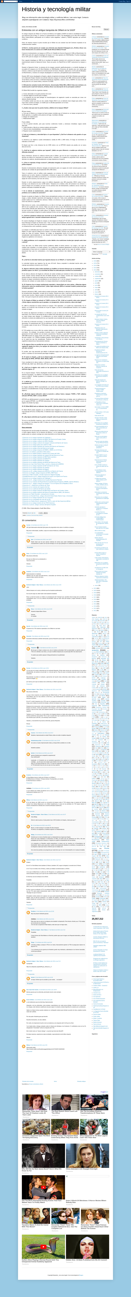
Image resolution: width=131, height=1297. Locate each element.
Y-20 (106, 906)
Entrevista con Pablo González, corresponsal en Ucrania (38, 494)
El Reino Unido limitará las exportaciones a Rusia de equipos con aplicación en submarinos (100, 965)
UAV (99, 891)
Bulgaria (94, 669)
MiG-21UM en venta (100, 530)
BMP (108, 663)
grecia (107, 728)
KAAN (102, 760)
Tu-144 (97, 885)
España (102, 704)
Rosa (27, 553)
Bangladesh (94, 656)
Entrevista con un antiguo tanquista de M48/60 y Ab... (101, 376)
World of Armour (97, 1022)
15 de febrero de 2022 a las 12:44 (40, 636)
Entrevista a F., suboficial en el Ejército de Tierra (36, 485)
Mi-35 (95, 797)
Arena (106, 643)
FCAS (100, 720)
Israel (93, 751)
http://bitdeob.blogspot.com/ (100, 1026)
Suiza (99, 868)
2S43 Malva (102, 620)
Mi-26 (101, 796)
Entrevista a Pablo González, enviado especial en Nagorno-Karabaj (41, 474)
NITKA (106, 817)
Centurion (28, 515)
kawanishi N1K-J (102, 762)
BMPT (96, 665)
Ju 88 (95, 757)
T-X (96, 875)
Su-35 (105, 865)
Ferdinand (107, 720)
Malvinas (98, 788)
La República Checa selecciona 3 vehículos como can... (101, 403)
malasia (105, 786)
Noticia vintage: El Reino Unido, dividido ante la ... (102, 484)
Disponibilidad (105, 690)
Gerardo (28, 636)
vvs (95, 906)
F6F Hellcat (94, 720)
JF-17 (99, 756)
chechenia (94, 679)
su (108, 859)
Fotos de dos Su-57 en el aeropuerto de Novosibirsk (101, 544)
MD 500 (98, 791)
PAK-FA (100, 827)
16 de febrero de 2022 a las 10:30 (45, 911)
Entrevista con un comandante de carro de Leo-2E (37, 499)
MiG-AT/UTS (104, 804)
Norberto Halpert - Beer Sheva (34, 585)
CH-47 (93, 677)
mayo (96, 287)
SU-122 (100, 860)
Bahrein (93, 655)
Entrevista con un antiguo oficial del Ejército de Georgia (38, 448)
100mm (93, 617)
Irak (96, 748)
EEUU (103, 695)
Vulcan (107, 905)
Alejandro (33, 647)
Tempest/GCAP (97, 880)
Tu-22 (105, 886)
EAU (108, 694)
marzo (96, 292)
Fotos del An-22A (99, 415)
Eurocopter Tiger (96, 709)
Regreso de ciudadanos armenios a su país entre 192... (102, 361)
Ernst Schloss (30, 999)
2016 (95, 599)
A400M (94, 627)
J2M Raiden (94, 752)
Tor (106, 881)
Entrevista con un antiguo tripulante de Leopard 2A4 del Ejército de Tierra (43, 455)
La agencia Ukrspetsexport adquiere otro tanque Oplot (102, 356)
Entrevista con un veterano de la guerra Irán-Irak (36, 487)
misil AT (101, 807)
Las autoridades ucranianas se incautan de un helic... (101, 534)
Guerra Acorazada (98, 1004)
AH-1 (101, 628)
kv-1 (101, 772)
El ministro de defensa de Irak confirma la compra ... (101, 549)
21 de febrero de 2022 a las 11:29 (43, 999)
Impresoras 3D (99, 744)
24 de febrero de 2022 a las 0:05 (38, 1045)
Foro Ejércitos (97, 996)
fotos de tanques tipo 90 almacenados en (100, 144)
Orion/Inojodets (95, 822)
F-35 (93, 717)
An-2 (102, 636)
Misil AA (94, 807)
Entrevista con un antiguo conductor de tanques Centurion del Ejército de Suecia (45, 443)
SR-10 (102, 857)
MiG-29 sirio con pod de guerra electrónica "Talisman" (101, 942)
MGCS (99, 794)
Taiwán (93, 877)
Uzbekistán (102, 898)
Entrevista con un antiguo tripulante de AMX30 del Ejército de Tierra (41, 462)
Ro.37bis (94, 844)
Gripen (96, 730)
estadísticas (105, 705)
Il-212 (103, 741)
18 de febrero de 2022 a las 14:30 (44, 977)
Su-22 (93, 862)
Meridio (94, 67)
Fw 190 (105, 726)
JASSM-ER (105, 754)
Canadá (97, 674)
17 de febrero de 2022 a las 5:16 (56, 930)
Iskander (104, 749)
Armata (96, 646)
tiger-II (95, 881)
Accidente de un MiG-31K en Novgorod (101, 568)
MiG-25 (104, 801)
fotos (93, 725)
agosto (97, 281)
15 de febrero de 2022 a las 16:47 (40, 775)
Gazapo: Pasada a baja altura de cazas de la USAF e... (101, 419)
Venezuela (106, 900)
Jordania (107, 756)
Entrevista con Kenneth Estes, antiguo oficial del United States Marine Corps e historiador (48, 496)
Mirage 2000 (95, 806)
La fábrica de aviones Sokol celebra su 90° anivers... (101, 480)
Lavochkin (100, 775)
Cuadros (94, 687)
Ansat (101, 640)
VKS (100, 905)
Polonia (104, 833)
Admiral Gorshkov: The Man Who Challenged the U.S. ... (101, 581)
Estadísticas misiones (101, 707)
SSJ (108, 857)
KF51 (101, 765)
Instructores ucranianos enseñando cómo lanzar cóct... (102, 493)
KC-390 (102, 764)
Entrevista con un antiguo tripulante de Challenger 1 (37, 437)
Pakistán (96, 828)
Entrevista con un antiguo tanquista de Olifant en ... (102, 423)
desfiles (105, 689)
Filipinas (104, 721)
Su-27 (96, 864)
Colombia (94, 684)
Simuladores (104, 854)
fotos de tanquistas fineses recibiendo (100, 185)
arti (101, 646)
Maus (106, 789)
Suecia (94, 868)
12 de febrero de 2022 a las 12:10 (40, 571)
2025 (95, 263)
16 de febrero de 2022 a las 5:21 (52, 961)
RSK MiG (103, 846)
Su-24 (100, 862)
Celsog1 (94, 37)
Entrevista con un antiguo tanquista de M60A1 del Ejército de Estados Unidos (44, 439)
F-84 (95, 718)
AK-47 (98, 632)
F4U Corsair (105, 718)
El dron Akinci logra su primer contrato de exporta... (100, 554)
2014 (95, 604)
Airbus (102, 630)
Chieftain (103, 679)
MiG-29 (94, 802)
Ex (32, 825)
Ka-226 (103, 759)
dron (95, 694)
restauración (105, 841)
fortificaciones (104, 723)
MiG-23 (97, 801)
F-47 (104, 717)
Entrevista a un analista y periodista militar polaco (36, 451)
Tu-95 (93, 888)
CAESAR (94, 673)
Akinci (105, 631)
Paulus (100, 830)
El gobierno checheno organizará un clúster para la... (101, 395)
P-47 (101, 823)
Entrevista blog (34, 515)
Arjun (108, 644)
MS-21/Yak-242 (105, 812)
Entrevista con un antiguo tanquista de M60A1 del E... (102, 564)
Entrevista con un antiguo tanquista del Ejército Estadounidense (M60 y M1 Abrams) (46, 492)
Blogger (81, 1275)
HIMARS (94, 735)
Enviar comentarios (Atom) (36, 1084)
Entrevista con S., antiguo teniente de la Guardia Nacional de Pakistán (42, 480)
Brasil (93, 668)
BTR (104, 668)
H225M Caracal (95, 731)
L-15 (93, 773)
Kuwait (95, 772)
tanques (41, 515)
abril (96, 289)
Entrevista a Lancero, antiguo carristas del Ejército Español (39, 504)
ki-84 (97, 768)
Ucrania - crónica (103, 893)
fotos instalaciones (104, 725)
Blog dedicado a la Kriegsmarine (98, 990)
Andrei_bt (95, 987)
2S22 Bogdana (95, 619)
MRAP (97, 812)
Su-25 (107, 862)
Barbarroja (104, 656)
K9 (98, 759)
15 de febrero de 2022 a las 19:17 (44, 733)
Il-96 (108, 743)
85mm (107, 622)
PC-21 (105, 830)
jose (32, 539)
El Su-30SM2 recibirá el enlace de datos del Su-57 (102, 466)
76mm (102, 622)
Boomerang (104, 665)
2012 (95, 608)
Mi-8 (105, 798)
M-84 (103, 781)
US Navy (98, 896)
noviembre (98, 274)
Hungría (94, 738)
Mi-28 (107, 796)
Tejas (101, 878)
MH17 (104, 794)
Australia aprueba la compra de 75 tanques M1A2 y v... (101, 508)
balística (102, 655)
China (98, 681)
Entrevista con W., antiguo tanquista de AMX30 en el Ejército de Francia (43, 471)
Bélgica (104, 660)
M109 (100, 783)
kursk (107, 770)
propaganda (97, 836)
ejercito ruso (96, 699)
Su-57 (93, 867)
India (107, 744)
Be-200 (96, 660)
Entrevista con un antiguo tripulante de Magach (36, 469)
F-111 (97, 713)
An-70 (95, 640)
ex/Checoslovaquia (97, 710)
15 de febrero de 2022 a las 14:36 (40, 668)
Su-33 (93, 865)
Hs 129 (97, 736)
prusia (105, 836)
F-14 (101, 713)
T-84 (103, 873)
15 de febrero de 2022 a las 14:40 (48, 647)
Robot (100, 844)
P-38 (106, 822)
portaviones (95, 835)
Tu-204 (99, 886)
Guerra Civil (104, 730)
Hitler (101, 735)
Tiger (107, 880)
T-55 (108, 870)
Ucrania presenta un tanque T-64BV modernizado (100, 390)
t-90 (108, 873)
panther (104, 828)
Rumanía (94, 848)
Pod (98, 833)
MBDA (93, 791)
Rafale (104, 838)
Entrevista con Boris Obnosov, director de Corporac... (101, 366)
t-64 (101, 872)
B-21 (100, 653)
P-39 (93, 823)
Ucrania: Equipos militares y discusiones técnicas (100, 937)
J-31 (106, 751)
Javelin (93, 756)
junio (96, 285)
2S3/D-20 (105, 619)
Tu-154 (103, 885)
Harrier (103, 731)
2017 (95, 597)
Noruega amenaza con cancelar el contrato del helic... (101, 451)
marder (93, 789)
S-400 (99, 850)
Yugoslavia (95, 911)
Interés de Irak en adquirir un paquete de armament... (101, 446)
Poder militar (96, 1016)
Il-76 (102, 743)
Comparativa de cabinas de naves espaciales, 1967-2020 (101, 927)
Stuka (104, 859)
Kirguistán (104, 768)
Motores (104, 810)
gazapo (94, 728)
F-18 (99, 715)
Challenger (103, 677)
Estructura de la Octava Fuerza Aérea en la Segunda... (101, 461)
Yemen (103, 910)
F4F (99, 718)
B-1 (108, 652)
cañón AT (104, 674)
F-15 (105, 713)
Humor (104, 736)
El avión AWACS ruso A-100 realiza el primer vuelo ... (101, 456)
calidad (101, 673)
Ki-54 (105, 767)
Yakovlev (94, 910)
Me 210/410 (105, 791)
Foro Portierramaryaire (99, 998)
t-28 (94, 870)
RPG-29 (94, 846)
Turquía (103, 890)
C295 (100, 671)
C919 (105, 671)
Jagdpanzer (102, 752)
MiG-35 (96, 804)
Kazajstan (94, 764)
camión (107, 673)
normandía (94, 818)
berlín (93, 661)
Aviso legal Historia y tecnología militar (98, 979)
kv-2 (106, 772)
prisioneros (106, 835)
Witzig (28, 800)
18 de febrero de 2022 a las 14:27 (44, 753)
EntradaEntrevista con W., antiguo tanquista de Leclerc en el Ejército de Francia (45, 476)
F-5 (108, 717)
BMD (102, 663)
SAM (95, 852)
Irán (102, 748)
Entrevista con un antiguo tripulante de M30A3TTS (37, 459)
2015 (95, 601)
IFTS (93, 739)
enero (96, 585)
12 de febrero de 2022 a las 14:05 (52, 585)
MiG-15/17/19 (99, 799)
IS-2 (108, 748)
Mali (93, 788)
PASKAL (94, 46)
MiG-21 (107, 799)
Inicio (55, 1081)
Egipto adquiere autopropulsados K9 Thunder (101, 539)
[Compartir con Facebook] (45, 513)
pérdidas (98, 831)
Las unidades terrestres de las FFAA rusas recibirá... (102, 385)
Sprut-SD (96, 857)
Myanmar (98, 815)
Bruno (93, 89)
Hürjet (101, 738)
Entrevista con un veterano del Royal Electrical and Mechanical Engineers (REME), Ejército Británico (51, 481)
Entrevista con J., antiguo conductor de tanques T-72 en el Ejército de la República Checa (48, 483)
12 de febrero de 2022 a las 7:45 (39, 525)
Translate (104, 254)
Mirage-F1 (104, 805)
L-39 (97, 773)
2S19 (105, 617)
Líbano (98, 776)
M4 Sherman (99, 785)
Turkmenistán (95, 890)
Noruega (102, 818)
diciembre (97, 272)
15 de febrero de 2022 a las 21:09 (51, 740)
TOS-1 (93, 883)
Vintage (93, 903)
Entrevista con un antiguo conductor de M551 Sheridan (38, 441)
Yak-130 (94, 908)
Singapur (94, 855)
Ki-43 (97, 767)
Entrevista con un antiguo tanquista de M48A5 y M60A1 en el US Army (42, 450)
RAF (98, 838)
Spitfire (107, 855)
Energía (103, 700)
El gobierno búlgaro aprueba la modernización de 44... (101, 351)
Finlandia (94, 723)
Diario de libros (97, 994)
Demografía (97, 689)
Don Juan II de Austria (32, 989)
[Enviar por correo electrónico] (39, 513)
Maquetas (104, 788)
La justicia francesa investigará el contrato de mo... (101, 513)
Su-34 (99, 865)
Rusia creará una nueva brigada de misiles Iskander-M (101, 573)
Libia (104, 777)
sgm (95, 854)
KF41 (97, 765)
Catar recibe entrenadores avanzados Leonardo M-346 (102, 559)
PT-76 (93, 838)
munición (97, 814)
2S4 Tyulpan (95, 620)
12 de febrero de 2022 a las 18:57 (43, 539)
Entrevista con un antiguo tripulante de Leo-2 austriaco (38, 497)
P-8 (93, 825)
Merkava (105, 793)
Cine (105, 681)
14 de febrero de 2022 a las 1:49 (39, 626)
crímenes (102, 686)
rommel (105, 844)
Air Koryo (96, 630)
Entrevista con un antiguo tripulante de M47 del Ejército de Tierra (41, 466)
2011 (95, 610)
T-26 (108, 868)
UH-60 (97, 895)
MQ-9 (93, 812)
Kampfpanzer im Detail (99, 1009)
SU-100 (95, 860)
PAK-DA (94, 826)
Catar (93, 676)
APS (101, 641)
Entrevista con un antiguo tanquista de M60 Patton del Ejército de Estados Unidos (45, 490)
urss (108, 895)
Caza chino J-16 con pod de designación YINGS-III (101, 523)
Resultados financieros (101, 843)
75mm (97, 622)
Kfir (105, 765)
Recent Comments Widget (103, 244)
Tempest (107, 878)
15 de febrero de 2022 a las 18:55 (41, 788)
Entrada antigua (81, 1081)
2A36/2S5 (100, 617)
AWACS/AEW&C (100, 652)
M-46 (98, 781)
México (93, 794)
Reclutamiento (95, 839)
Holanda (107, 735)
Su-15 (105, 860)
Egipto (103, 697)
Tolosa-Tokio (96, 1020)
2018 (95, 595)
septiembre (98, 278)
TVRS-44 (94, 891)
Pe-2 (93, 831)
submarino (102, 867)
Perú (105, 831)
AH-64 (107, 628)
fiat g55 (96, 721)
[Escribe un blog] (41, 513)
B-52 (105, 653)
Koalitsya (94, 770)
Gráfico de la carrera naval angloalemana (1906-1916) (102, 503)
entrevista (94, 702)
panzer (94, 830)
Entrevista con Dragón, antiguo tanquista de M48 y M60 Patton (40, 473)
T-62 (96, 872)
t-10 (104, 868)
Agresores (94, 628)
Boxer (93, 666)
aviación (95, 650)
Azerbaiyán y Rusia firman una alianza (101, 338)
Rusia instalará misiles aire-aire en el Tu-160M (101, 527)
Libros (94, 778)
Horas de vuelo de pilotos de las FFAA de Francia (101, 442)
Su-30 (104, 864)
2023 (95, 267)
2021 (95, 588)
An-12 (93, 635)
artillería (106, 646)
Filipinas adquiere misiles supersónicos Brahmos (101, 577)
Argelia (94, 644)
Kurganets (101, 770)
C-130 (101, 669)
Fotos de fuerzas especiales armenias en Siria (102, 371)
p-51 (106, 823)
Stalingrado (97, 859)
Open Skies (102, 820)
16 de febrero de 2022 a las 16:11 (45, 919)
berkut (33, 753)
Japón (97, 754)
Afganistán (103, 627)
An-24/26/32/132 (105, 638)
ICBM (105, 738)
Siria (100, 856)
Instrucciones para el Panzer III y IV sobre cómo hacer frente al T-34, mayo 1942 (100, 932)
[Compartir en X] (43, 513)
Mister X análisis (97, 1018)
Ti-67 (104, 880)
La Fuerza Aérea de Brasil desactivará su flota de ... (102, 399)
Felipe (93, 98)
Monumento (106, 809)
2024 (95, 265)
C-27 (95, 671)
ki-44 (101, 767)
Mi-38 (100, 797)
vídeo (96, 901)
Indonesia (98, 746)
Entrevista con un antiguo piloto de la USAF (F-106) (37, 444)
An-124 (101, 635)
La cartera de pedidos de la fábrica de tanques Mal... (102, 347)
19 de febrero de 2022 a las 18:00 (48, 989)
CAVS (99, 676)
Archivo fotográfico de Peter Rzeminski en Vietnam (100, 950)
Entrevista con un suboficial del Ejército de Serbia (36, 489)
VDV (100, 900)
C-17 (108, 669)
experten (94, 712)
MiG (93, 799)
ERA (96, 703)
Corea (102, 684)
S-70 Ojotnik (106, 850)
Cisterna (94, 682)
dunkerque (101, 694)
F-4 (100, 717)
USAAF (105, 896)
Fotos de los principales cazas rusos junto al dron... (101, 438)
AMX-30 (104, 633)
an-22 (107, 636)
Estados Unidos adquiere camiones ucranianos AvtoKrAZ (101, 334)
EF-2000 (94, 697)
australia (98, 648)
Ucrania (106, 891)
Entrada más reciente (27, 1081)
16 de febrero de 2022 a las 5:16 (52, 860)
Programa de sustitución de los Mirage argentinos (100, 959)
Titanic (101, 881)
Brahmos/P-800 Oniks (102, 666)
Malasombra (95, 120)
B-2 (95, 653)
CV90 (104, 687)
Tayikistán (94, 878)
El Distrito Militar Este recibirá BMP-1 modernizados (100, 518)
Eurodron (105, 709)
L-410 (103, 773)
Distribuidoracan (96, 236)
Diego (32, 942)
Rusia (106, 848)
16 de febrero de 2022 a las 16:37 (57, 814)
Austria (105, 648)
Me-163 (93, 793)
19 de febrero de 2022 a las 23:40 (44, 834)
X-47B (100, 906)
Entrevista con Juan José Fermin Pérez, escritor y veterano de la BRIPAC (43, 464)
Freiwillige (94, 142)
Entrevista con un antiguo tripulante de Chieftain (36, 460)
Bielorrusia (95, 663)
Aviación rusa (96, 993)
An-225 (96, 638)
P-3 (102, 822)
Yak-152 (104, 908)
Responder (29, 533)
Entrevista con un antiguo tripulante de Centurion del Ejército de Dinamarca (43, 446)
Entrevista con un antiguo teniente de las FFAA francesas (39, 503)
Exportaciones (101, 712)
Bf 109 (99, 661)
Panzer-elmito (97, 1014)
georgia (101, 728)
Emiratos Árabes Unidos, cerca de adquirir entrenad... (101, 321)
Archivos (100, 643)
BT (99, 668)
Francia (96, 726)
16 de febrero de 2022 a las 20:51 (42, 825)
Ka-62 (97, 760)
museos (107, 814)
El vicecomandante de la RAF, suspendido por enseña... (101, 428)
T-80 (97, 873)
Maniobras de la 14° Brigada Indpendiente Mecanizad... (101, 329)
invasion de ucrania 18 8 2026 (100, 237)
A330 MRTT (102, 625)
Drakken (28, 571)
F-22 (105, 715)
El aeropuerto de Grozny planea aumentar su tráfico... (101, 343)
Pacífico (104, 825)
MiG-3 (102, 802)
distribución (97, 692)
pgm (93, 833)
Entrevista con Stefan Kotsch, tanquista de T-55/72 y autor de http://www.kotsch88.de (46, 501)
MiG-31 (107, 802)
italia (100, 751)
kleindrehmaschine (36, 740)
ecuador (96, 695)
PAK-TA (107, 826)
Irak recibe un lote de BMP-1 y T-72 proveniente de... (102, 408)
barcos (94, 658)
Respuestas (31, 536)
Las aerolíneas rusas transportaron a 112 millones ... (100, 471)
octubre (97, 276)
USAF (93, 898)
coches (103, 682)
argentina (101, 644)
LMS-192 (103, 778)
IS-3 (95, 749)
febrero (97, 294)
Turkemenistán (103, 888)
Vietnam (104, 901)
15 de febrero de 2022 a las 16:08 (52, 689)
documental (106, 692)
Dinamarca (94, 690)
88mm (94, 623)
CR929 (93, 686)
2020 (95, 590)
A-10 (100, 623)
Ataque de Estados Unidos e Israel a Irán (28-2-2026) (100, 970)
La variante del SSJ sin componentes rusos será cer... (102, 316)
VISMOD (94, 905)
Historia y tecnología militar (56, 9)
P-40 (97, 823)
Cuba (99, 687)
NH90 (100, 817)
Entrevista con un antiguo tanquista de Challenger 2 (37, 478)
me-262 (99, 793)
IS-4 (100, 749)
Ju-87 (101, 757)
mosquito (97, 810)
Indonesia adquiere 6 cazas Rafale (100, 475)
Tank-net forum (97, 1024)
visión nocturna (103, 903)
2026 (95, 261)
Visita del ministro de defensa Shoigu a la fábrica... (101, 381)
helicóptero (101, 733)
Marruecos (99, 789)
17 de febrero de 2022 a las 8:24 (43, 942)
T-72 (107, 872)
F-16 (93, 715)
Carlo (93, 78)
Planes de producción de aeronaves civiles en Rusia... (101, 433)
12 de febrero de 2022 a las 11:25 (38, 553)
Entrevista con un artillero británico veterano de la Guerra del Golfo (41, 453)
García (28, 626)
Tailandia (103, 875)
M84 (99, 786)
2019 (95, 592)
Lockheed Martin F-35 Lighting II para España (99, 955)
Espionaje (94, 705)
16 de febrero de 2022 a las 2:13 (38, 800)
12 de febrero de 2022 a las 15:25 (43, 609)
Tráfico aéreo (101, 883)
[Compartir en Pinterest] (47, 513)
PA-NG (98, 825)
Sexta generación (105, 852)
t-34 (99, 870)
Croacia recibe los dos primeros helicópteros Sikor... (101, 488)
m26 (105, 783)
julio (96, 283)
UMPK (103, 895)
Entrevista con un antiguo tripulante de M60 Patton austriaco (39, 457)
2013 (95, 606)
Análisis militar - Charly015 (100, 985)
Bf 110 (105, 661)
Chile (93, 681)
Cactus (28, 525)
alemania (94, 633)
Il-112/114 (100, 739)
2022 (95, 270)
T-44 (104, 870)
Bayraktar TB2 (105, 658)
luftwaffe (102, 780)
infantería (106, 746)
